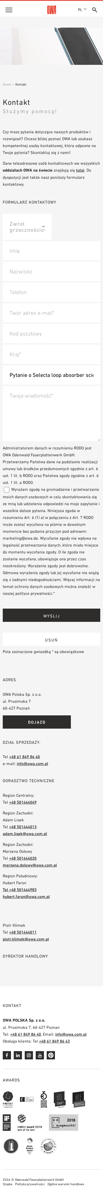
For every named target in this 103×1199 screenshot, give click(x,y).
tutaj (80, 170)
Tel (6, 889)
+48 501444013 (23, 826)
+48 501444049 (23, 802)
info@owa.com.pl (32, 763)
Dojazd (37, 722)
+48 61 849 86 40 (24, 756)
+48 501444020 (23, 858)
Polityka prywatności (30, 1184)
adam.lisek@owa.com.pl (25, 833)
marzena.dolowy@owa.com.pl (30, 865)
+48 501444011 (23, 932)
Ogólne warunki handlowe (66, 1184)
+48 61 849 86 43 (54, 1041)
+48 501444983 (23, 889)
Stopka (7, 1184)
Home (7, 84)
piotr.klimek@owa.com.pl (26, 939)
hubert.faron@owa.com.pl (26, 896)
